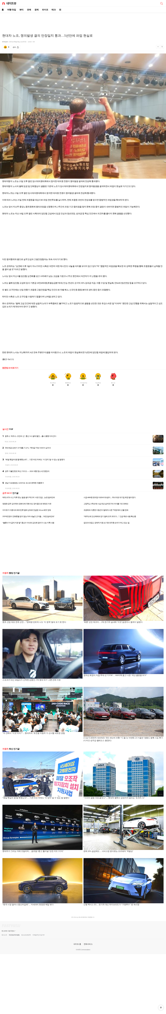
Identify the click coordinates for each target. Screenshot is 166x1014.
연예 (29, 10)
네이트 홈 (77, 944)
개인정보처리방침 (14, 935)
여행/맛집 (11, 10)
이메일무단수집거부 (38, 935)
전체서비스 (88, 944)
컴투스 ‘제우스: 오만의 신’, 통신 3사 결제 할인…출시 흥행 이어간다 (30, 436)
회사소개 (4, 935)
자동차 (7, 465)
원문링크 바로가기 (10, 368)
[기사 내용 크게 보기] (162, 47)
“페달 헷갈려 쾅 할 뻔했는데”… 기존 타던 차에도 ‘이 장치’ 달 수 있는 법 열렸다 (35, 460)
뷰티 (21, 10)
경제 (37, 10)
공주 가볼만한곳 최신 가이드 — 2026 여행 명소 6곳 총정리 (27, 471)
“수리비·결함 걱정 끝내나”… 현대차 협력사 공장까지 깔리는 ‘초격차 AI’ (114, 798)
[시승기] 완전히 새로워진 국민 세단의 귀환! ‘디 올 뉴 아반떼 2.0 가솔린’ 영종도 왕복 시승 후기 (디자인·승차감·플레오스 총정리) (123, 739)
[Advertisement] (83, 21)
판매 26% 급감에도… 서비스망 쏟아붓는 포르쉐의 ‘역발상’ (108, 851)
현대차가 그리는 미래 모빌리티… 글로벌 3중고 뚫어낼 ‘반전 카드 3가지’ (33, 851)
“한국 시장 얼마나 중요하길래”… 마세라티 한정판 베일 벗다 (28, 905)
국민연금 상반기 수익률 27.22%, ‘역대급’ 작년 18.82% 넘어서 (28, 448)
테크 (54, 10)
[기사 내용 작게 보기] (158, 48)
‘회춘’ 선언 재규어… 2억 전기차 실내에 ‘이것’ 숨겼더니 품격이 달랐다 (112, 622)
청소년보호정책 (26, 935)
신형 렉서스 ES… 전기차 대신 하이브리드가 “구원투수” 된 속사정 (111, 905)
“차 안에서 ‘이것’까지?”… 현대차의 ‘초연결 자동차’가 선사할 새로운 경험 (33, 733)
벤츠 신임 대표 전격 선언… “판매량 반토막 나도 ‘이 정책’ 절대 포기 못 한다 (34, 622)
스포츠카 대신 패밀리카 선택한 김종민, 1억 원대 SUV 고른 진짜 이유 (31, 680)
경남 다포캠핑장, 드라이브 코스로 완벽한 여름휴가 (24, 483)
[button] (161, 1008)
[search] (161, 3)
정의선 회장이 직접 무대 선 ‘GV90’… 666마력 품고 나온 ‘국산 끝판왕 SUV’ (115, 675)
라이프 (45, 10)
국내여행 (8, 477)
